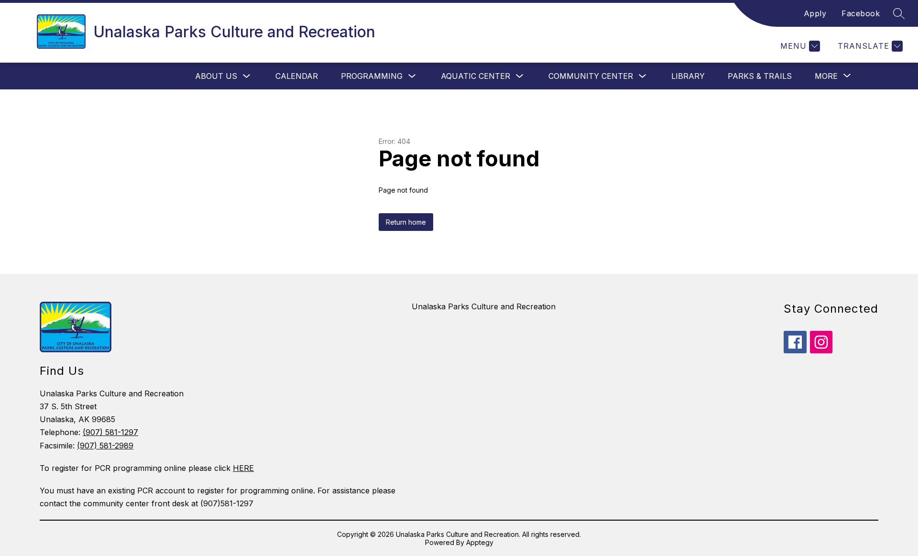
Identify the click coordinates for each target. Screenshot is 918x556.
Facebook (861, 13)
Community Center (590, 76)
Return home (406, 222)
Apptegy (479, 542)
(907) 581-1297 (110, 432)
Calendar (296, 76)
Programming (372, 76)
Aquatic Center (475, 76)
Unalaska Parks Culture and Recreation (484, 306)
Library (688, 76)
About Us (216, 76)
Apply (815, 13)
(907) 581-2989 (105, 445)
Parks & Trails (760, 76)
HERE (243, 468)
